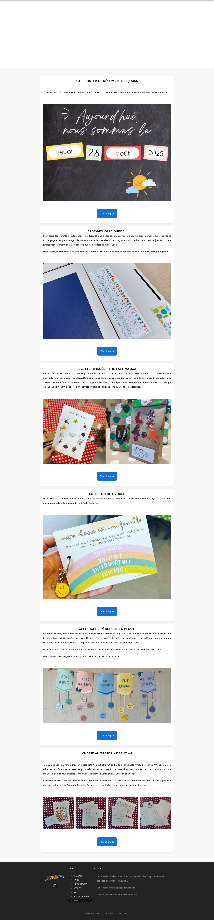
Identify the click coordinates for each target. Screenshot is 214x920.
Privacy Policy (122, 913)
